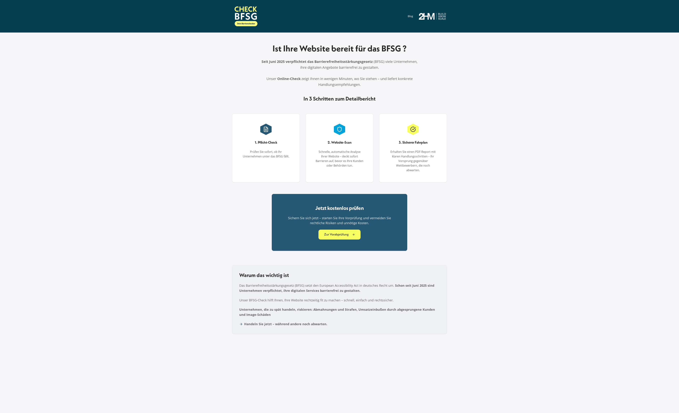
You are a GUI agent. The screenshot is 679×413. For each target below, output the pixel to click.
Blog (410, 16)
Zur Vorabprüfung (336, 234)
